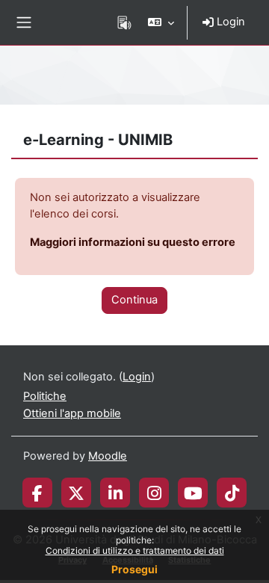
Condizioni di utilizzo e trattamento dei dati (135, 550)
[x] (76, 492)
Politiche (45, 396)
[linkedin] (115, 492)
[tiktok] (232, 492)
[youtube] (193, 492)
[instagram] (154, 492)
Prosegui (134, 569)
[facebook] (37, 492)
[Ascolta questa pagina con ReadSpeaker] (124, 22)
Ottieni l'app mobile (72, 413)
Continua (134, 299)
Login (229, 21)
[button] (161, 22)
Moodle (107, 456)
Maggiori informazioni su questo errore (132, 242)
